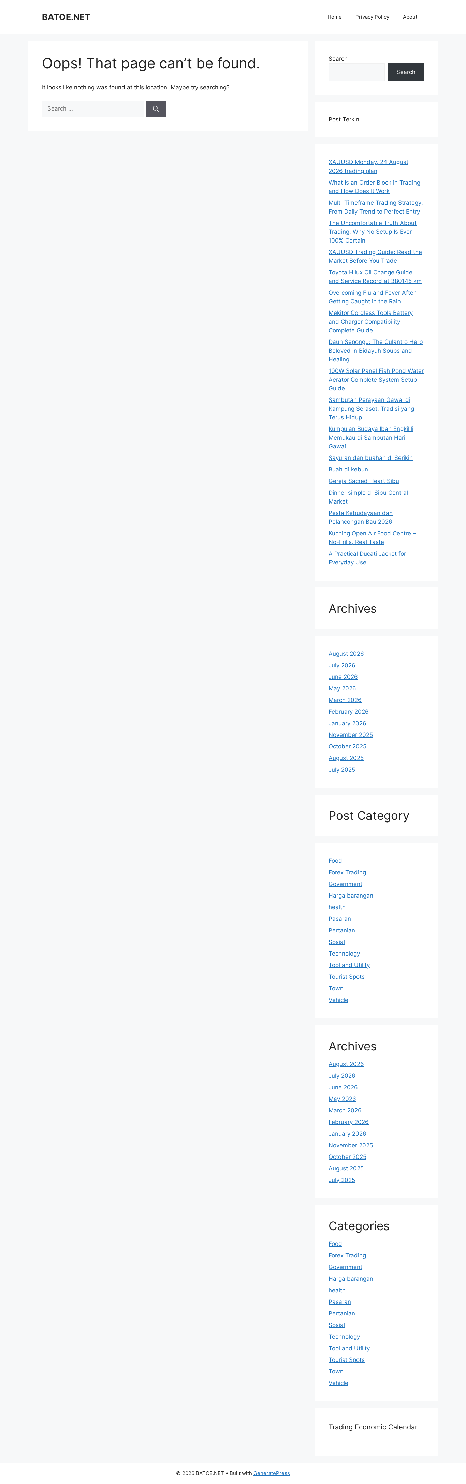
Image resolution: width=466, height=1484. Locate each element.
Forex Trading (347, 872)
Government (345, 884)
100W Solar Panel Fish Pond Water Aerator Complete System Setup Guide (376, 379)
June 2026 (343, 676)
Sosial (337, 942)
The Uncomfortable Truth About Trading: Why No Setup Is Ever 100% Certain (373, 232)
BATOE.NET (66, 17)
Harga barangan (351, 895)
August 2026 (346, 653)
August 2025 (346, 758)
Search (338, 58)
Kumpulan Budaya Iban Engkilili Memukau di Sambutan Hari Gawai (371, 437)
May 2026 (342, 688)
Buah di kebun (348, 469)
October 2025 (347, 746)
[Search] (156, 109)
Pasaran (340, 918)
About (410, 17)
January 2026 (347, 723)
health (337, 907)
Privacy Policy (372, 17)
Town (336, 988)
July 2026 (342, 665)
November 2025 (351, 734)
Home (334, 17)
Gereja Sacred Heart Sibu (364, 481)
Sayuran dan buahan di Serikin (371, 457)
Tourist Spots (347, 976)
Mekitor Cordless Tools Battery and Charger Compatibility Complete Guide (371, 321)
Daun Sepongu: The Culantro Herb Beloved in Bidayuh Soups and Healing (376, 350)
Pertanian (342, 930)
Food (335, 860)
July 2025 (342, 769)
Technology (344, 953)
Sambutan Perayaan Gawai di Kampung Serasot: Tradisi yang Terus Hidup (371, 408)
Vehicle (338, 999)
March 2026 (345, 700)
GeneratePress (271, 1473)
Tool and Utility (349, 965)
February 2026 (349, 711)
